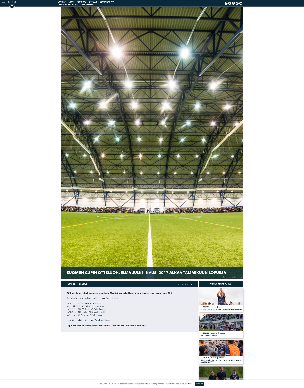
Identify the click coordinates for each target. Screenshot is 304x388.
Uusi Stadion (88, 4)
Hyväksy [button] (199, 384)
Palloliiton (99, 320)
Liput (71, 2)
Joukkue (81, 2)
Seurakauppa (107, 2)
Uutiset (62, 2)
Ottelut (93, 2)
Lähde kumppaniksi (68, 4)
